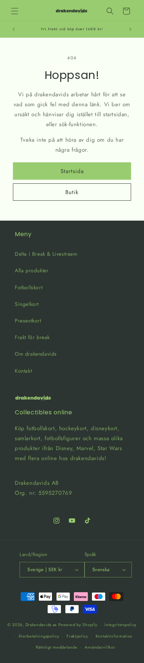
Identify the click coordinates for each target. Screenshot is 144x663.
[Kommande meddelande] (130, 29)
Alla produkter (31, 270)
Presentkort (28, 320)
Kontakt (23, 370)
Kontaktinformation (114, 636)
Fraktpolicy (77, 636)
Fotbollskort (28, 287)
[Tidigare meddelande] (14, 29)
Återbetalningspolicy (38, 636)
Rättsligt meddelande (56, 647)
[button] (15, 11)
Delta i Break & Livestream (46, 254)
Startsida (72, 171)
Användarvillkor (100, 647)
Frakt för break (32, 337)
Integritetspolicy (120, 625)
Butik (72, 192)
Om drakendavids (36, 354)
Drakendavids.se (41, 625)
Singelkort (27, 304)
